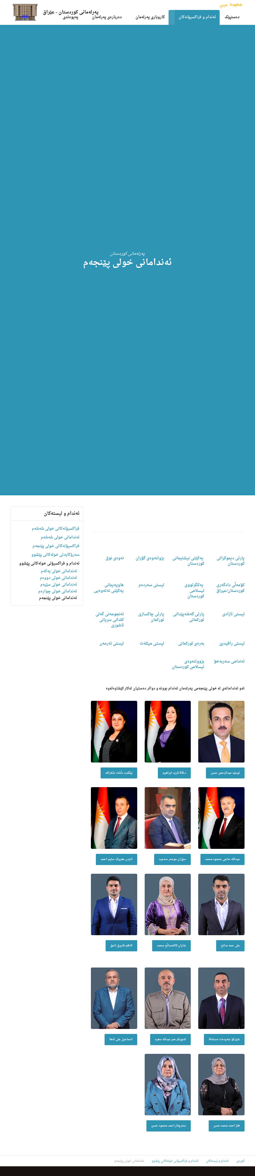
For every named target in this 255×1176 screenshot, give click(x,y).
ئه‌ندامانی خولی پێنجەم (58, 598)
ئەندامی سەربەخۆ (229, 661)
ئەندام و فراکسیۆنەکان (197, 17)
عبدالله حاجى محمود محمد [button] (222, 859)
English (236, 5)
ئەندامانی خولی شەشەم (60, 537)
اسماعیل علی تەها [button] (120, 1039)
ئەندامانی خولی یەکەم (59, 571)
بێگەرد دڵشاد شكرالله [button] (118, 773)
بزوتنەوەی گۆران (149, 558)
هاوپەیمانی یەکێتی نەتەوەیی (109, 587)
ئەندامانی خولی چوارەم (57, 591)
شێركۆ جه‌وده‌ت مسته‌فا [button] (224, 1039)
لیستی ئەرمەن (111, 643)
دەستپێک (232, 17)
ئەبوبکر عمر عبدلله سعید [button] (170, 1039)
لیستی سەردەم (151, 585)
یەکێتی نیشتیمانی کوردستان (188, 561)
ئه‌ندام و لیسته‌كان (61, 514)
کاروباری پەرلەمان (150, 17)
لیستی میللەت (152, 643)
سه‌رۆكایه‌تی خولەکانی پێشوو (55, 555)
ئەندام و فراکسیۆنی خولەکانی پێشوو (49, 563)
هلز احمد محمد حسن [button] (226, 1125)
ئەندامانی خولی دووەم (58, 578)
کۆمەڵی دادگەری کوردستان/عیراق (230, 587)
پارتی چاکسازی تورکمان (151, 617)
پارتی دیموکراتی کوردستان (230, 561)
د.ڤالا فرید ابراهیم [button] (174, 773)
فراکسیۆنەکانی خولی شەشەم (55, 528)
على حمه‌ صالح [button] (230, 945)
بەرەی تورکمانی (191, 643)
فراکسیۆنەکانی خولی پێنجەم (56, 546)
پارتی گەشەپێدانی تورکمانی (188, 617)
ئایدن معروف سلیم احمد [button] (116, 859)
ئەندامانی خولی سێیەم (58, 584)
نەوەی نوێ (115, 558)
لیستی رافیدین (232, 643)
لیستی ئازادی (233, 614)
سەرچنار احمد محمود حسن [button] (168, 1125)
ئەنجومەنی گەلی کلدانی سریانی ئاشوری (109, 620)
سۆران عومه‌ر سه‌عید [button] (172, 859)
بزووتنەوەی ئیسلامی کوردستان (188, 664)
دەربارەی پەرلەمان (107, 17)
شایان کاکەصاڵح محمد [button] (171, 945)
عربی (223, 5)
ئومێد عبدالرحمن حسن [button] (225, 773)
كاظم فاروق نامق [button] (121, 945)
